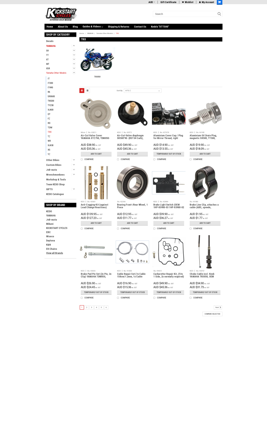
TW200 (51, 100)
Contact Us (140, 26)
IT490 (50, 87)
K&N (48, 244)
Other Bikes (52, 160)
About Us (63, 26)
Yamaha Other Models (56, 72)
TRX (49, 132)
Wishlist (189, 2)
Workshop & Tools (56, 179)
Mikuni (50, 223)
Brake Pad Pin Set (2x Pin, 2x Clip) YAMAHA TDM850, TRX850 (96, 276)
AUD (151, 2)
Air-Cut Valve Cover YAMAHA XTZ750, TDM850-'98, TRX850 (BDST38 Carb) (95, 138)
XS (49, 149)
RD (49, 123)
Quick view (96, 128)
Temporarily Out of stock (169, 154)
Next (217, 307)
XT (47, 59)
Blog (75, 26)
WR (49, 140)
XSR (48, 68)
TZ (49, 136)
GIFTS (49, 189)
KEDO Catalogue (55, 194)
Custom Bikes (53, 165)
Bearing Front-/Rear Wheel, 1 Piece (132, 206)
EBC (48, 232)
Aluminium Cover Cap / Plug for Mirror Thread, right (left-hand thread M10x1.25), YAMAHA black (168, 139)
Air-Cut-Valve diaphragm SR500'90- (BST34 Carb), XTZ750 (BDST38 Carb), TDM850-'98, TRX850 (130, 139)
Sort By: (120, 91)
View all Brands (54, 253)
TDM (50, 127)
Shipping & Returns (118, 26)
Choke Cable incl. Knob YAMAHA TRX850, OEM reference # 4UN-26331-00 (204, 276)
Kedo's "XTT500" (160, 26)
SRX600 (51, 96)
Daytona (50, 240)
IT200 (50, 83)
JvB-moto (51, 169)
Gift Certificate (168, 2)
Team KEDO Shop (55, 184)
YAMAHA (51, 46)
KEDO (49, 211)
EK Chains (51, 248)
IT (49, 78)
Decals (49, 41)
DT (49, 114)
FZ (49, 118)
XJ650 (50, 145)
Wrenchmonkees (55, 174)
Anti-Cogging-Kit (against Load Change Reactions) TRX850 (94, 207)
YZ (49, 154)
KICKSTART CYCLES (56, 228)
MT (47, 64)
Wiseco (50, 236)
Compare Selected (212, 314)
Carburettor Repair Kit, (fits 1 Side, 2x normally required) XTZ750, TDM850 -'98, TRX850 (168, 278)
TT (47, 55)
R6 (49, 91)
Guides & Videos (92, 26)
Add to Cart (96, 154)
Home (50, 26)
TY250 (51, 105)
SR (47, 50)
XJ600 (50, 109)
